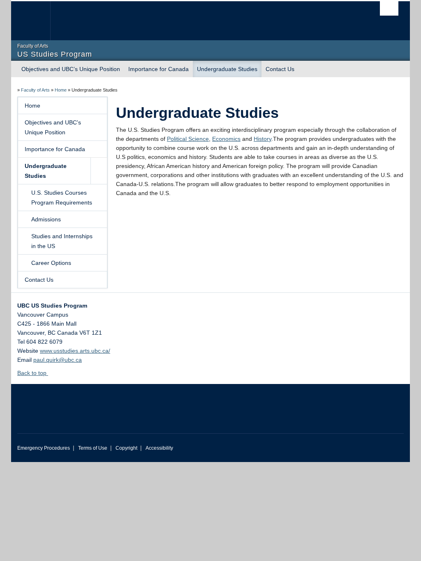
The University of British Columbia (36, 20)
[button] (98, 171)
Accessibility (159, 448)
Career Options (51, 263)
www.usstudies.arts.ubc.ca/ (75, 350)
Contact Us (280, 69)
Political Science (188, 139)
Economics (226, 139)
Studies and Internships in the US (62, 241)
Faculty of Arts (35, 89)
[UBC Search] (389, 8)
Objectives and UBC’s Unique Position (70, 69)
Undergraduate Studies (227, 69)
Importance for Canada (158, 69)
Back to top (32, 373)
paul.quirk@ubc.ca (57, 359)
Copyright (126, 448)
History (262, 139)
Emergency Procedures (43, 448)
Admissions (46, 219)
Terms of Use (92, 448)
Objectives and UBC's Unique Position (53, 127)
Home (61, 89)
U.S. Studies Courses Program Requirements (61, 197)
